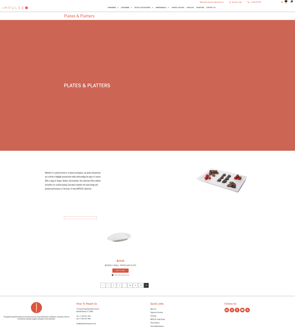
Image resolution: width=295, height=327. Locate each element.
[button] (282, 2)
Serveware (125, 8)
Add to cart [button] (120, 271)
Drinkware (112, 8)
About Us (153, 309)
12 (141, 285)
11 (135, 285)
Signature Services (156, 312)
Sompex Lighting (177, 8)
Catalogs (190, 8)
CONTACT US (210, 8)
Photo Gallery (154, 323)
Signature (200, 8)
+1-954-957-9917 (85, 316)
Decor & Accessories (142, 8)
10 (130, 285)
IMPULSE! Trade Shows (157, 319)
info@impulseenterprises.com (86, 323)
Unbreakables (161, 8)
